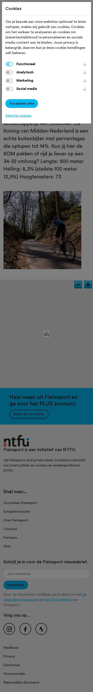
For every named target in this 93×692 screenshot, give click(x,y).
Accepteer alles (21, 103)
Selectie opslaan (18, 115)
